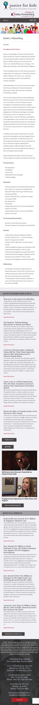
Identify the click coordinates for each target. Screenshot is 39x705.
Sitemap (27, 654)
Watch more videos (12, 505)
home (8, 447)
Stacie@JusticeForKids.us (11, 49)
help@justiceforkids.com (19, 695)
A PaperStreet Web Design (16, 654)
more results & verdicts (13, 634)
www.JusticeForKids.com (18, 693)
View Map (20, 700)
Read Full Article (8, 317)
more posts (9, 439)
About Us (5, 20)
